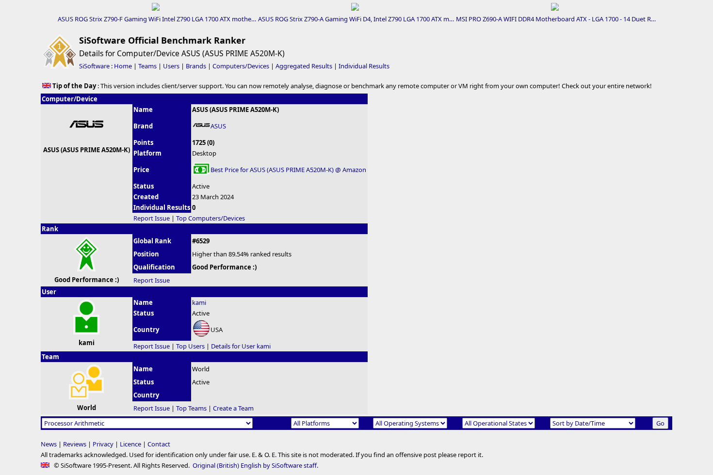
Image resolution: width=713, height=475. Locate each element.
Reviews (74, 444)
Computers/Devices (240, 66)
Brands (196, 66)
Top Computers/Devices (210, 218)
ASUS (218, 126)
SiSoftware (94, 66)
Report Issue (151, 218)
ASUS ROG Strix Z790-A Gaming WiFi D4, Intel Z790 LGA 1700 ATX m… (356, 19)
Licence (130, 444)
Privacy (103, 444)
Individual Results (364, 66)
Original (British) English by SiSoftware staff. (255, 465)
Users (171, 66)
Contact (158, 444)
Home (123, 66)
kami (199, 302)
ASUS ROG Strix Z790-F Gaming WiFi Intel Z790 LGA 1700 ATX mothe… (157, 19)
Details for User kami (241, 346)
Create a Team (233, 408)
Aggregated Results (303, 66)
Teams (147, 66)
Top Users (190, 346)
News (49, 444)
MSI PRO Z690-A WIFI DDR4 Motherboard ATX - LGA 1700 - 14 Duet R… (556, 19)
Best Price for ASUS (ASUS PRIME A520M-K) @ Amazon (288, 169)
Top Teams (191, 408)
